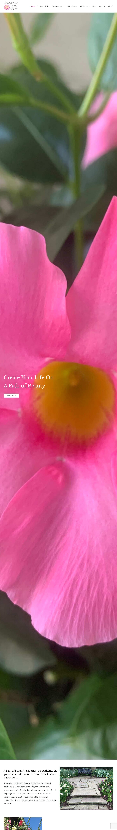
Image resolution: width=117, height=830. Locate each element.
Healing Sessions (58, 6)
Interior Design (71, 6)
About (94, 6)
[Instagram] (109, 6)
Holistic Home (84, 6)
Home (33, 6)
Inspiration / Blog (43, 6)
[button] (11, 396)
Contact (102, 6)
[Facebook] (112, 6)
